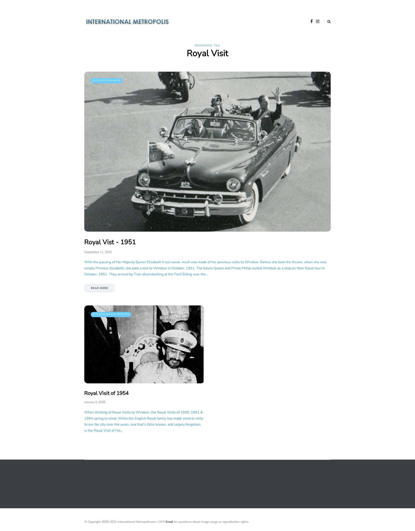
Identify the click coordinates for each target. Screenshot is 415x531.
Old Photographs (107, 80)
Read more (99, 288)
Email (169, 522)
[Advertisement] (163, 483)
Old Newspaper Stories (111, 314)
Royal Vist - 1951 (110, 242)
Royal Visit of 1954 (106, 393)
